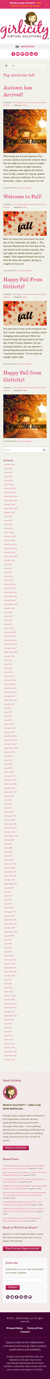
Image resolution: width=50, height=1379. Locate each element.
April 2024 (8, 576)
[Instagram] (30, 1297)
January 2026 (9, 492)
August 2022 (9, 656)
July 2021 (8, 708)
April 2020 (8, 768)
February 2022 (10, 680)
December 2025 (10, 496)
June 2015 (8, 984)
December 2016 (10, 920)
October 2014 (9, 1012)
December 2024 (10, 544)
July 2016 (8, 940)
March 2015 (8, 992)
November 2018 (10, 828)
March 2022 (9, 676)
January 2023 (9, 636)
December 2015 (10, 968)
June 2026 (8, 472)
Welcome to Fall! (22, 197)
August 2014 (9, 1020)
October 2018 (9, 832)
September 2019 (10, 792)
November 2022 (10, 644)
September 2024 (11, 556)
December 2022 (10, 640)
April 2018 (8, 856)
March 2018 (8, 860)
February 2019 (10, 816)
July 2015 (7, 980)
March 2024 (9, 580)
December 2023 (10, 592)
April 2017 (8, 904)
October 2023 (9, 600)
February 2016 (10, 960)
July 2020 (8, 756)
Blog (25, 105)
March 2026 (9, 484)
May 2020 (8, 764)
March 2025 (9, 532)
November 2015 (10, 972)
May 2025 (8, 524)
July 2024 (8, 564)
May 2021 (8, 716)
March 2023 (9, 628)
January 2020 (10, 776)
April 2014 (8, 1035)
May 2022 (8, 668)
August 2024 (9, 560)
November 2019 (10, 784)
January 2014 (9, 1047)
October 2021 (9, 696)
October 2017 (9, 880)
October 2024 (9, 552)
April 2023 (8, 624)
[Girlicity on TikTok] (36, 54)
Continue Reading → (25, 188)
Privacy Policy (14, 1328)
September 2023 (11, 604)
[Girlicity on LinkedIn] (31, 54)
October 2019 (9, 788)
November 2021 (10, 692)
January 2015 (9, 1000)
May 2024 (8, 572)
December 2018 (10, 824)
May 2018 (8, 852)
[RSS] (8, 1297)
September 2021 (10, 700)
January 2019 (9, 820)
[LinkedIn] (25, 1297)
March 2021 (8, 724)
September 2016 (10, 932)
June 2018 (8, 848)
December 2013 (10, 1052)
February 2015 (9, 996)
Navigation (27, 46)
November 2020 (10, 740)
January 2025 (9, 540)
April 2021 (8, 720)
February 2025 (10, 536)
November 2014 (10, 1007)
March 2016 (8, 956)
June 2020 (8, 760)
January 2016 (9, 964)
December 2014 (10, 1004)
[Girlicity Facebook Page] (13, 54)
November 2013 (10, 1055)
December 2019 (10, 780)
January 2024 (9, 588)
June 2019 (8, 804)
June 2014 (8, 1027)
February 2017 (10, 912)
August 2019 (9, 796)
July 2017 (8, 892)
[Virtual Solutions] (25, 26)
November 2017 (10, 876)
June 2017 (8, 896)
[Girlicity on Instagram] (22, 54)
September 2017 (10, 884)
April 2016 (8, 952)
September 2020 (11, 748)
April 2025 (8, 528)
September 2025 (10, 508)
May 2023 (8, 620)
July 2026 (8, 468)
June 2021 (8, 712)
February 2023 (10, 632)
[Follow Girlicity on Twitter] (27, 54)
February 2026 (10, 488)
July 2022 (8, 660)
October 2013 (9, 1060)
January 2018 (9, 868)
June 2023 (8, 616)
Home (5, 66)
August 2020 (9, 752)
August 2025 (9, 512)
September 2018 (10, 836)
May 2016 (8, 948)
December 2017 (10, 872)
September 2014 (10, 1016)
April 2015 (8, 988)
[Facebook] (17, 1297)
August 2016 (9, 936)
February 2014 (10, 1044)
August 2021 (9, 704)
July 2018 (8, 844)
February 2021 (10, 728)
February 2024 (10, 584)
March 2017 (8, 908)
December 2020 (10, 736)
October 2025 (9, 504)
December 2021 (10, 688)
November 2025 (10, 500)
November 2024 (10, 548)
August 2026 (9, 464)
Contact (25, 1331)
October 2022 (9, 648)
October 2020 (10, 744)
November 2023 (10, 596)
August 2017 (9, 888)
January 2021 (9, 732)
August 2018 (9, 840)
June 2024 (8, 568)
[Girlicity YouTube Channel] (18, 54)
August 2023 (9, 608)
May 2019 (8, 808)
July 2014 (8, 1024)
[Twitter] (12, 1297)
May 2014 (8, 1032)
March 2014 (8, 1040)
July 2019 (8, 800)
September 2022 (11, 652)
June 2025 (8, 520)
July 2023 (8, 612)
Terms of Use (35, 1328)
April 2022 (8, 672)
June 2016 (8, 944)
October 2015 (9, 976)
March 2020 (9, 772)
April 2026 (8, 480)
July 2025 (8, 516)
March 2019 (8, 812)
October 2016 (9, 928)
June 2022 (8, 664)
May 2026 (8, 476)
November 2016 (10, 924)
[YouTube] (21, 1297)
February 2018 (10, 864)
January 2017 (9, 916)
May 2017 (8, 900)
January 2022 (9, 684)
